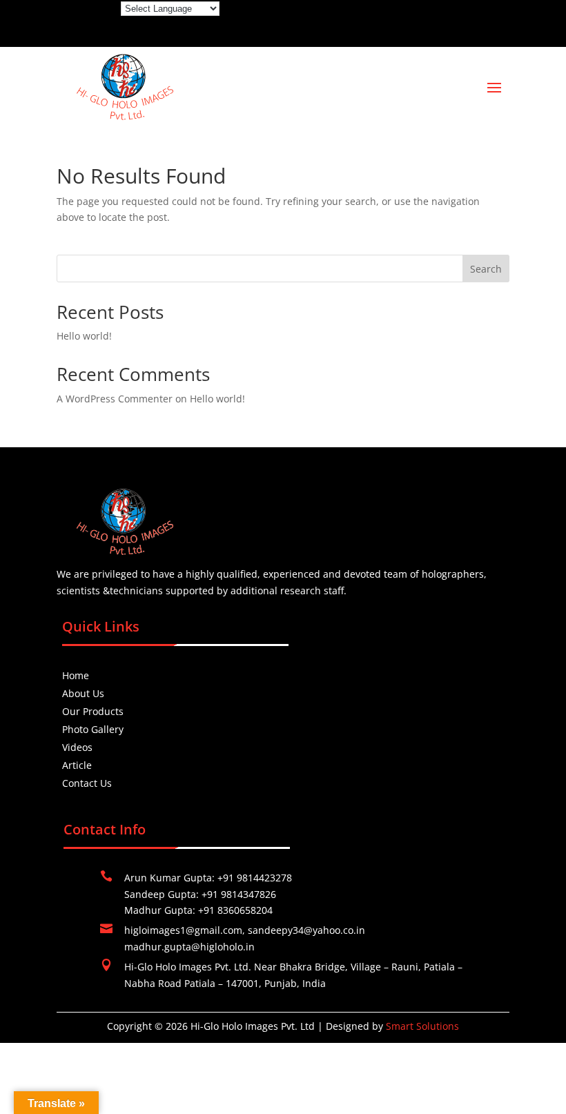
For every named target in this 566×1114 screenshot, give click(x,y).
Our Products (93, 711)
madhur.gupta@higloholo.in (189, 946)
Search (486, 268)
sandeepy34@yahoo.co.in (306, 930)
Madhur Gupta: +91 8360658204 (198, 910)
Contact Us (87, 783)
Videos (77, 747)
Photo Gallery (93, 729)
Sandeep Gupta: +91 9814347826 (200, 894)
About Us (83, 693)
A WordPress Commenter (115, 398)
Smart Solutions (422, 1026)
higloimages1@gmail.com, (186, 930)
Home (75, 675)
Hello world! (84, 335)
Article (77, 765)
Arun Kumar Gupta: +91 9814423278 (208, 877)
